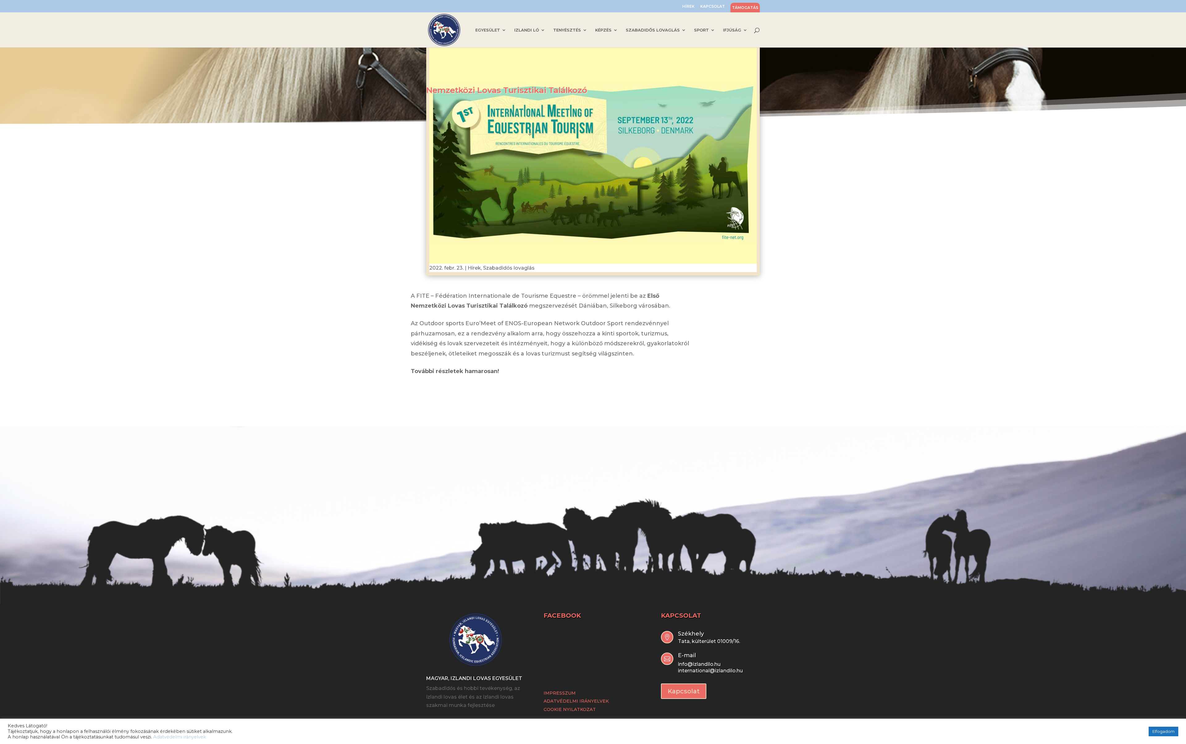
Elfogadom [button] (1163, 731)
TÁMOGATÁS (745, 8)
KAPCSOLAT (712, 7)
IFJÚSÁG (732, 30)
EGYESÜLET (487, 30)
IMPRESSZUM (560, 693)
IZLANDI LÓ (526, 30)
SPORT (701, 30)
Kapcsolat (684, 691)
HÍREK (688, 7)
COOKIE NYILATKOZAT (570, 709)
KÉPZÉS (603, 30)
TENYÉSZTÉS (567, 30)
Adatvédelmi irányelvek (179, 737)
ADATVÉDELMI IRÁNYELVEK (576, 701)
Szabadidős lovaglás (509, 268)
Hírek (474, 268)
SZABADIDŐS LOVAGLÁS (653, 30)
